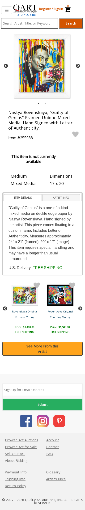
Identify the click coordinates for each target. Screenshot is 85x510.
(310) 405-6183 (26, 15)
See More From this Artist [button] (42, 349)
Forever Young (24, 317)
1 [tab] (38, 103)
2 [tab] (45, 103)
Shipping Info (15, 478)
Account (52, 440)
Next (78, 66)
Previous (6, 66)
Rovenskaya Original (25, 311)
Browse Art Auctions (21, 440)
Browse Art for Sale (21, 446)
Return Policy (15, 485)
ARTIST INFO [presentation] (61, 198)
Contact (52, 446)
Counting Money (60, 317)
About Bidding (16, 460)
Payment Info (16, 472)
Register (45, 9)
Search (71, 23)
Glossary (53, 472)
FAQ (49, 453)
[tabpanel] (42, 66)
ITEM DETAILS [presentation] (23, 198)
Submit (42, 404)
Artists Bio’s (56, 478)
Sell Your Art (15, 453)
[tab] (23, 198)
